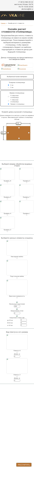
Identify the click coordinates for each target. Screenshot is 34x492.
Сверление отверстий (17, 318)
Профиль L (26, 213)
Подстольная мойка (17, 276)
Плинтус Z (17, 375)
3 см (11, 87)
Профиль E (26, 181)
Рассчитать (24, 465)
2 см (11, 85)
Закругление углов (17, 311)
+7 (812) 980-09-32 (25, 2)
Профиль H (7, 213)
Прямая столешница (17, 104)
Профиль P (7, 197)
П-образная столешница (14, 96)
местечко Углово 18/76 (23, 4)
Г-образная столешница (14, 101)
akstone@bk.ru (27, 9)
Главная (3, 23)
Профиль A (7, 181)
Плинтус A (17, 350)
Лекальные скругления (17, 304)
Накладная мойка (17, 256)
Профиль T (26, 197)
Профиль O (7, 230)
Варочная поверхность (17, 296)
